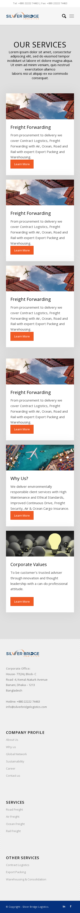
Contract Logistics (17, 865)
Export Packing (16, 872)
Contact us (13, 776)
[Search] (62, 16)
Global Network (16, 754)
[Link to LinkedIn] (64, 906)
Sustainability (15, 761)
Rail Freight (13, 831)
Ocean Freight (15, 824)
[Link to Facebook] (70, 906)
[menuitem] (62, 16)
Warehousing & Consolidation (26, 879)
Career (10, 768)
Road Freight (14, 809)
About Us (12, 740)
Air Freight (12, 817)
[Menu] (71, 16)
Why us (11, 747)
